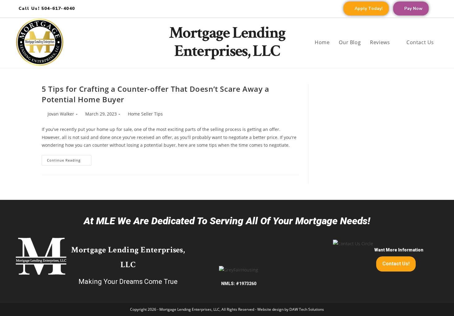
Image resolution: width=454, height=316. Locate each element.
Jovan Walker (61, 114)
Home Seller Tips (145, 114)
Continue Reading (69, 158)
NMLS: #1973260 (238, 283)
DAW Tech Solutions (306, 309)
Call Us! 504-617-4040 (47, 8)
